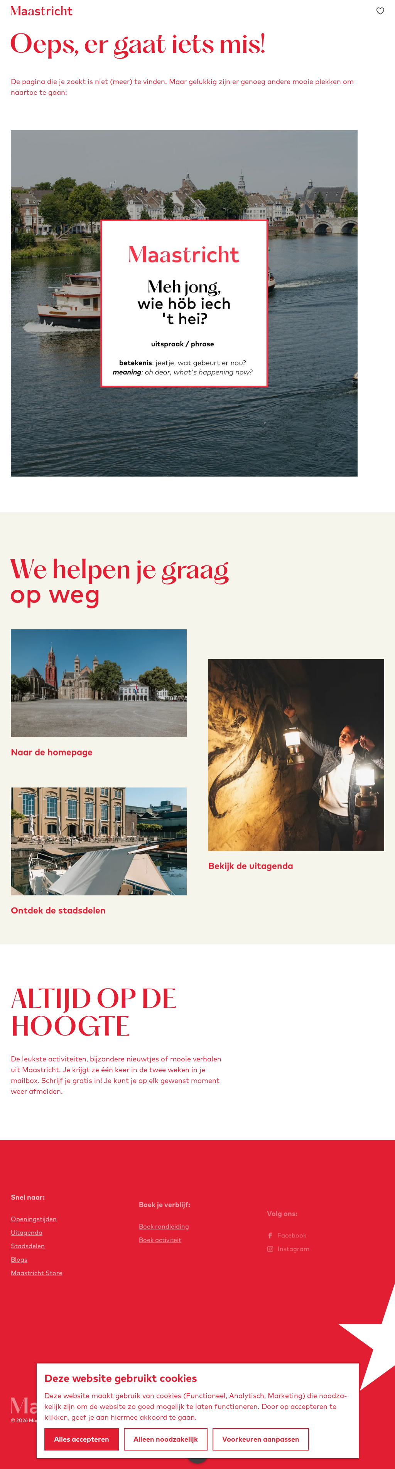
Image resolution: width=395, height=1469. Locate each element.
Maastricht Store (36, 1273)
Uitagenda (26, 1232)
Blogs (19, 1259)
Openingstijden (34, 1219)
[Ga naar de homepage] (42, 10)
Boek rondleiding (164, 1226)
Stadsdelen (28, 1246)
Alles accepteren (81, 1439)
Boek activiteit (160, 1240)
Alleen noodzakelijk (165, 1439)
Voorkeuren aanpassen (260, 1439)
